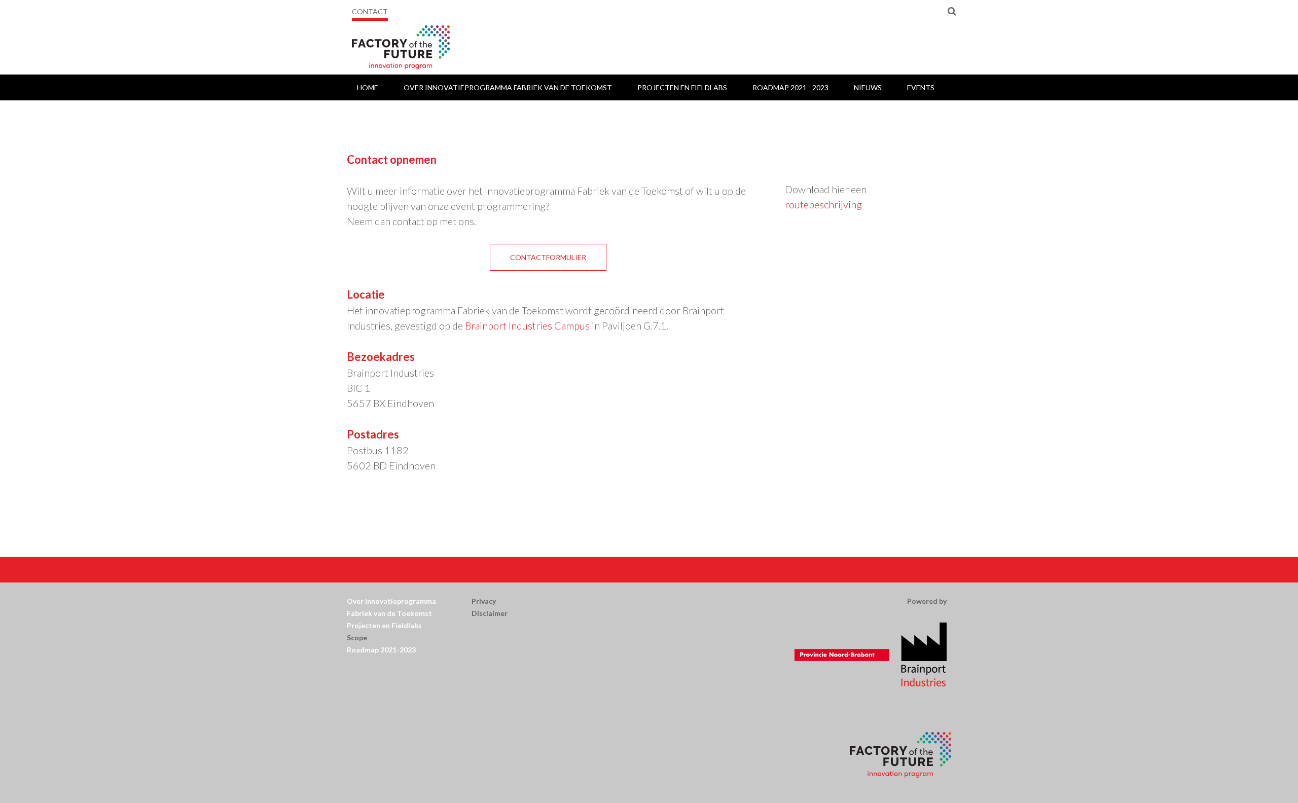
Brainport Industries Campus (527, 325)
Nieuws (868, 87)
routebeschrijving (823, 204)
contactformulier (548, 257)
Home (367, 87)
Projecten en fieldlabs (682, 87)
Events (920, 87)
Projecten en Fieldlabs (385, 625)
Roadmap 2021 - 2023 (790, 87)
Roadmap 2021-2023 (381, 649)
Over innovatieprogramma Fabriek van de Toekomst (508, 87)
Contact (370, 11)
